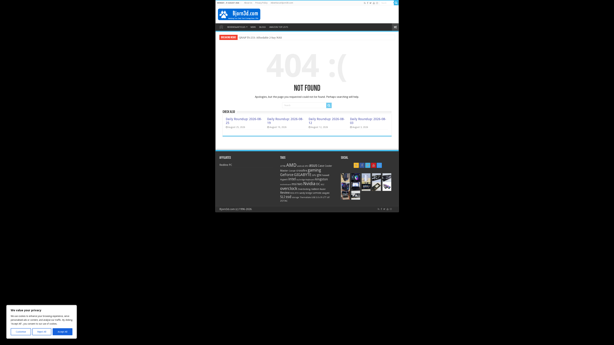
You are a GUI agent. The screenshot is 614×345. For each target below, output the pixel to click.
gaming (314, 170)
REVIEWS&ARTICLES (236, 27)
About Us (248, 3)
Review (285, 193)
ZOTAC (284, 200)
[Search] (396, 2)
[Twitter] (370, 3)
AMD (291, 165)
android (300, 166)
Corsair (292, 170)
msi (294, 184)
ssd (288, 197)
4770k (283, 166)
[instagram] (377, 3)
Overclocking (304, 189)
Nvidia (309, 183)
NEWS (253, 27)
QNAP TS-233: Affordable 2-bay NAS (260, 37)
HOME (221, 26)
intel (292, 179)
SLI (282, 197)
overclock (288, 188)
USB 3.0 (315, 197)
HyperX (284, 179)
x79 (320, 197)
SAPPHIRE (317, 193)
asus (313, 165)
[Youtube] (374, 3)
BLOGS (262, 27)
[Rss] (365, 3)
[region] (41, 322)
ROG (292, 193)
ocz (322, 184)
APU (306, 166)
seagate (325, 193)
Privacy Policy (261, 3)
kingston (321, 179)
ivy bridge (300, 180)
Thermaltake (305, 197)
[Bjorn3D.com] (239, 14)
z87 (328, 197)
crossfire (301, 170)
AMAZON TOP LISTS (278, 27)
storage (295, 197)
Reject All (41, 331)
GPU (314, 175)
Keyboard (310, 179)
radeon (315, 189)
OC (318, 184)
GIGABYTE (302, 174)
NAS (300, 184)
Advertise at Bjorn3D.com (282, 3)
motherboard (285, 185)
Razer (323, 189)
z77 (324, 197)
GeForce (286, 175)
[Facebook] (368, 3)
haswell (325, 175)
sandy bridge (305, 193)
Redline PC (225, 164)
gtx (319, 175)
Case (321, 165)
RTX (297, 193)
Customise (21, 331)
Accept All (62, 331)
